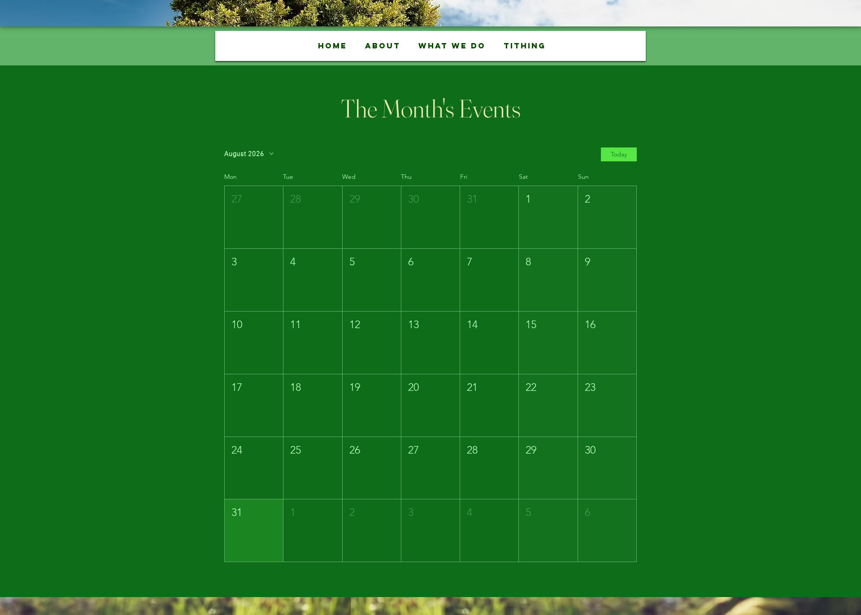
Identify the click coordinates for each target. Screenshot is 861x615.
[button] (382, 45)
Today (619, 154)
